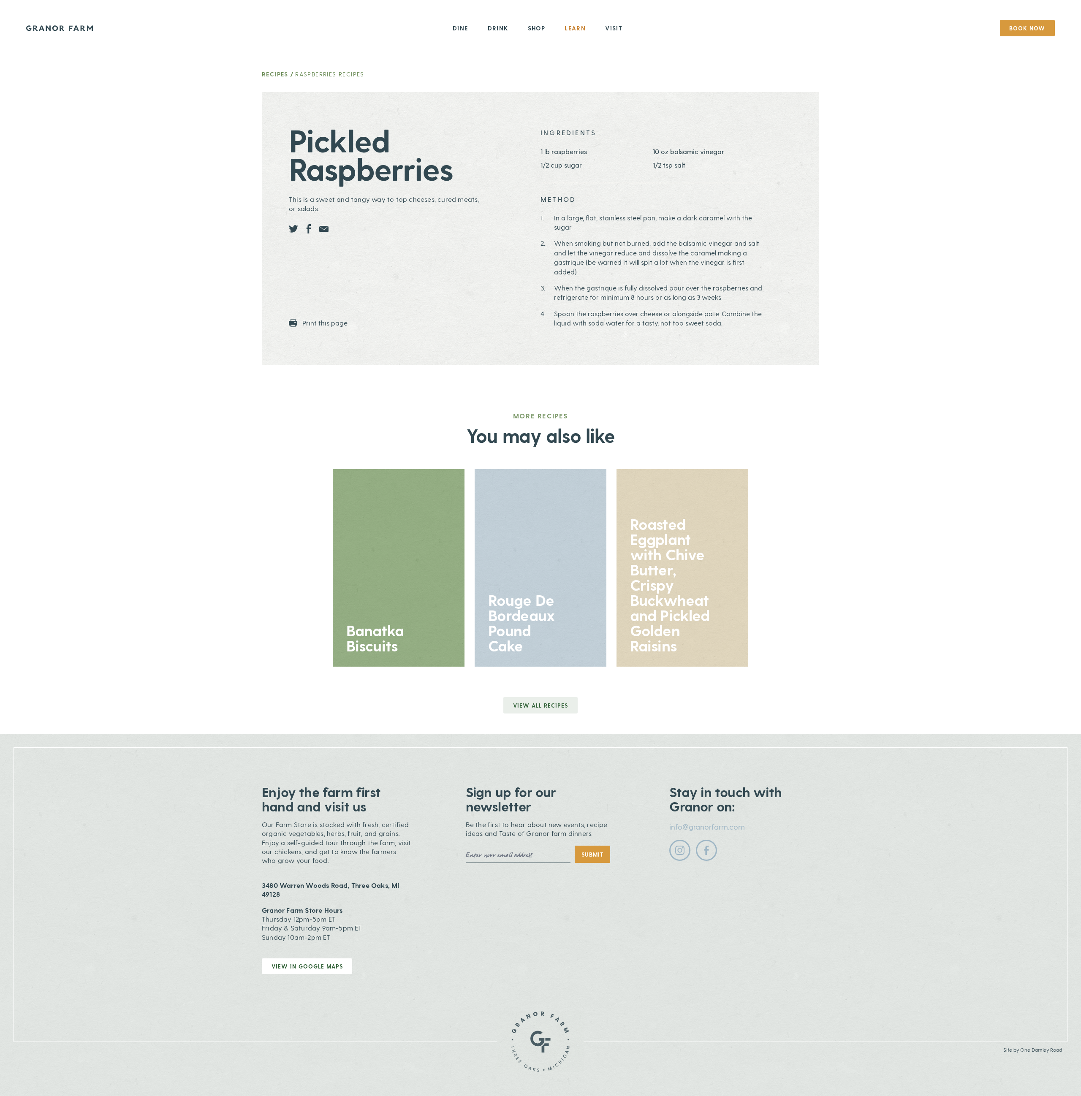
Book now (1027, 28)
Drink (498, 28)
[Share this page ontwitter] (293, 228)
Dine (460, 28)
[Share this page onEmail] (324, 228)
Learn (575, 28)
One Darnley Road (1041, 1050)
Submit (592, 854)
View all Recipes (540, 705)
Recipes (275, 74)
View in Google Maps (307, 966)
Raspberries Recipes (329, 74)
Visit (613, 28)
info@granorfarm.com (707, 826)
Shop (537, 28)
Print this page (324, 323)
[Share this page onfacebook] (308, 228)
